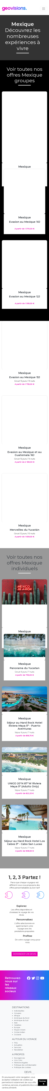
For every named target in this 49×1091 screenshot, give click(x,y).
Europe (17, 1027)
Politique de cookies (22, 1067)
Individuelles (19, 1011)
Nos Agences (19, 1058)
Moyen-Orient (19, 1030)
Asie (15, 1023)
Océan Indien (19, 1032)
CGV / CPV (18, 1060)
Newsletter (18, 1050)
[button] (43, 201)
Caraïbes (17, 1025)
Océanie (17, 1035)
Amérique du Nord (21, 1018)
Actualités (18, 1045)
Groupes (17, 1013)
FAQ (16, 1043)
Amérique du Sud (21, 1020)
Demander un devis (24, 954)
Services (17, 1047)
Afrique (17, 1016)
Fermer (42, 1081)
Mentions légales (21, 1063)
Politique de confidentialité (25, 1065)
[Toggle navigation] (43, 8)
